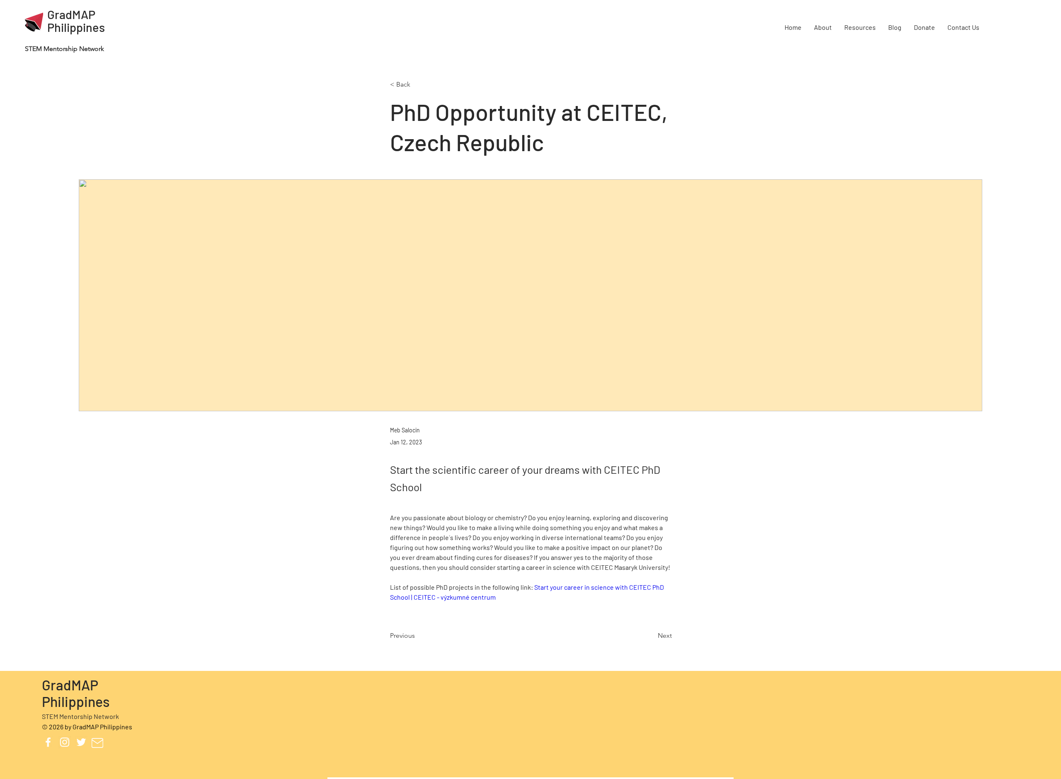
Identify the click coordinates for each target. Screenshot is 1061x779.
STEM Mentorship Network (80, 716)
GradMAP (71, 14)
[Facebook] (48, 742)
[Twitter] (81, 742)
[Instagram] (64, 742)
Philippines (76, 27)
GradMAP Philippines (76, 692)
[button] (823, 27)
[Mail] (97, 743)
